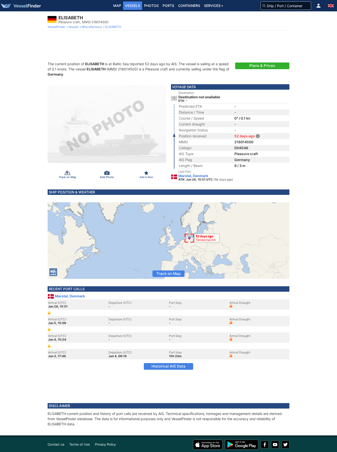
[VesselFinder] (20, 5)
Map (117, 5)
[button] (318, 5)
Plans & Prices (262, 65)
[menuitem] (57, 27)
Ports (168, 5)
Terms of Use (79, 444)
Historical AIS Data (168, 366)
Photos (151, 5)
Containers (189, 5)
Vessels (132, 5)
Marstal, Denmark (193, 176)
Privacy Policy (105, 444)
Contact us (56, 444)
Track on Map (168, 273)
